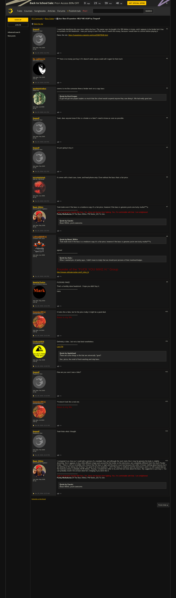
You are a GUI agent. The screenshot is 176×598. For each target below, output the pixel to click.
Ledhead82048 (38, 237)
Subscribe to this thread (39, 499)
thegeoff (36, 29)
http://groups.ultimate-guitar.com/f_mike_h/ (73, 272)
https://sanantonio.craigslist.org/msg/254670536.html (88, 35)
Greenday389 (38, 312)
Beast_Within (38, 207)
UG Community (37, 19)
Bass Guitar (49, 19)
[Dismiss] (167, 3)
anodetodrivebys (39, 89)
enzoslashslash (39, 177)
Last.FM (60, 347)
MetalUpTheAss (39, 282)
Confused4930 (38, 342)
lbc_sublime (38, 59)
